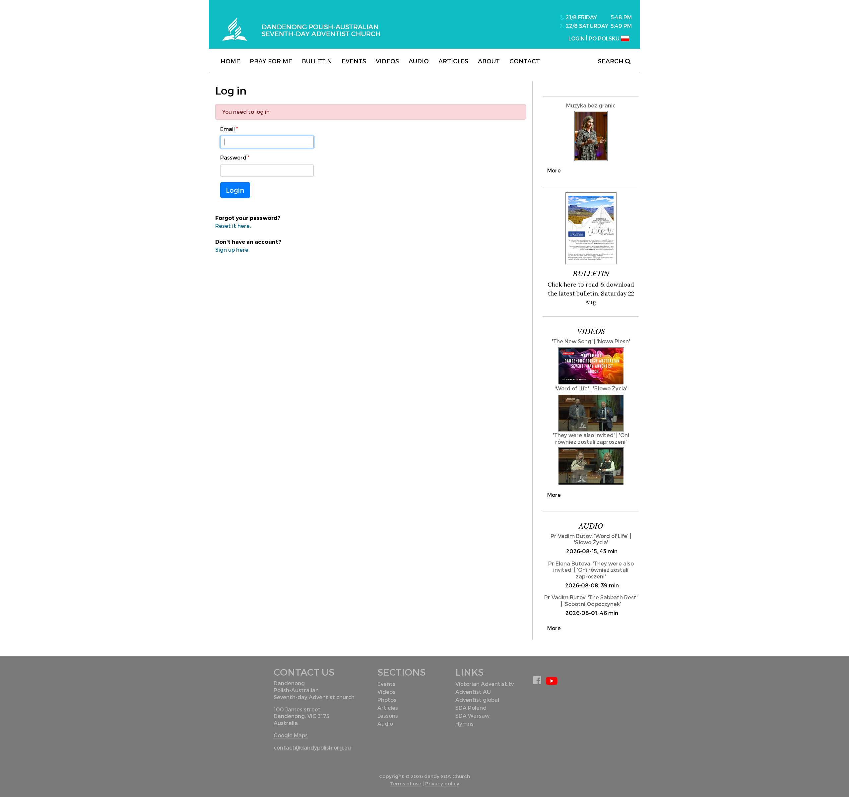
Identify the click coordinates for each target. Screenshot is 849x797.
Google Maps (291, 735)
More (554, 170)
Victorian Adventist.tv (484, 684)
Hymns (464, 723)
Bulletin (317, 60)
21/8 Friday (580, 17)
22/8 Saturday (586, 26)
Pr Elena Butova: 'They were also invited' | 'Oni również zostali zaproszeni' (591, 569)
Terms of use (405, 783)
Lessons (387, 715)
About (489, 60)
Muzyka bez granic (591, 105)
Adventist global (477, 700)
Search (611, 60)
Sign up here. (232, 249)
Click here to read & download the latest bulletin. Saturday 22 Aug (591, 293)
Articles (453, 60)
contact (524, 60)
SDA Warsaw (472, 715)
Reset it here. (233, 226)
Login (235, 190)
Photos (386, 700)
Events (354, 60)
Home (230, 60)
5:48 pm (621, 17)
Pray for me (271, 60)
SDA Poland (471, 707)
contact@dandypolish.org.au (312, 747)
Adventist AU (473, 692)
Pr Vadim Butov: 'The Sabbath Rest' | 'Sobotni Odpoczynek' (591, 600)
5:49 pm (621, 26)
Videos (387, 60)
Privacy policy (442, 783)
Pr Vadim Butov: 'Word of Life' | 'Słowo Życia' (591, 539)
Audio (419, 60)
